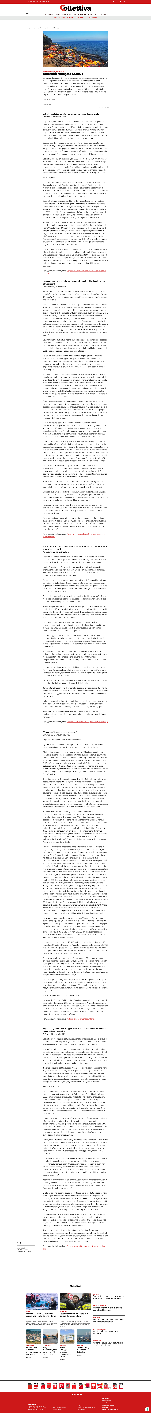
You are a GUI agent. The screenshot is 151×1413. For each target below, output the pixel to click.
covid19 (19, 1250)
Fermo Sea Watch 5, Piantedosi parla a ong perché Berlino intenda (41, 1315)
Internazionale (82, 14)
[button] (100, 108)
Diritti (64, 14)
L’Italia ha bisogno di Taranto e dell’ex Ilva (84, 1349)
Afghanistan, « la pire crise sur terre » (81, 1019)
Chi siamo (105, 1398)
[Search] (51, 2)
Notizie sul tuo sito (108, 1405)
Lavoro (44, 14)
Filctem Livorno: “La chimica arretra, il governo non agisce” (33, 1350)
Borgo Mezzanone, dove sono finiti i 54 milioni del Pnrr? (50, 1350)
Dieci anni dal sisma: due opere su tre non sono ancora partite (108, 1320)
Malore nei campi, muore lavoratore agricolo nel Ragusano (107, 1309)
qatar (29, 1251)
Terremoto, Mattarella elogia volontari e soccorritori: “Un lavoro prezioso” (108, 1297)
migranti (23, 1248)
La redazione (37, 1)
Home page (29, 28)
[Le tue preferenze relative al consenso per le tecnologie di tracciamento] (147, 1409)
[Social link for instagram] (118, 1)
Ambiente (50, 14)
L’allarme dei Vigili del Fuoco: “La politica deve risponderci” (74, 1315)
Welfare (69, 14)
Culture (90, 14)
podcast (61, 18)
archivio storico (91, 18)
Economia (58, 14)
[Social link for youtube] (121, 1)
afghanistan (21, 1251)
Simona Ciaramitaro (30, 1319)
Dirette (96, 14)
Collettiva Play (104, 14)
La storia (105, 1407)
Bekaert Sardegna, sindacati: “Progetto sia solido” (65, 1352)
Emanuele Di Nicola (64, 1319)
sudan (26, 1250)
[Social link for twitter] (113, 1)
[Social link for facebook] (116, 1)
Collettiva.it (32, 1404)
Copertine (36, 28)
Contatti (29, 1)
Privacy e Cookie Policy (110, 1409)
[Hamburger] (27, 14)
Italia (74, 14)
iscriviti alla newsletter (75, 18)
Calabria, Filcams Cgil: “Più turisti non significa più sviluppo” (108, 1344)
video (55, 18)
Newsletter (45, 1)
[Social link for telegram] (124, 1)
